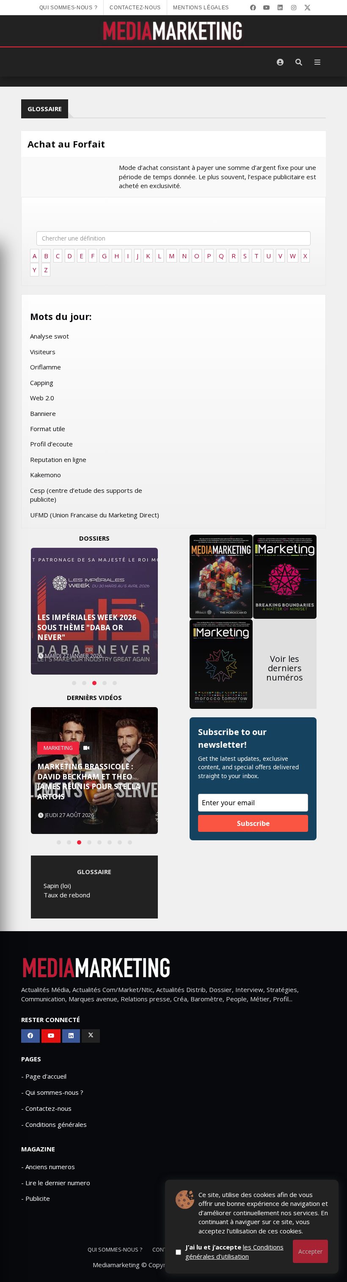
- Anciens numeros (48, 1166)
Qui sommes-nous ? (68, 7)
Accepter (310, 1251)
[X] (307, 7)
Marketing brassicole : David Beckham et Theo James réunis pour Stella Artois (88, 781)
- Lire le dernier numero (55, 1182)
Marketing (58, 748)
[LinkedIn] (280, 7)
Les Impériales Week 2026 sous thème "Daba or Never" (86, 627)
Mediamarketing (116, 1264)
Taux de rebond (67, 895)
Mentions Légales (201, 7)
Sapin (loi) (57, 885)
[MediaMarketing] (173, 30)
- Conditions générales (54, 1124)
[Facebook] (253, 7)
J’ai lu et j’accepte (234, 1251)
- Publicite (35, 1198)
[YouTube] (266, 7)
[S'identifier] (280, 62)
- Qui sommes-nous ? (52, 1092)
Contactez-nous (135, 7)
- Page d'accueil (43, 1076)
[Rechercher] (298, 62)
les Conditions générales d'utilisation (234, 1251)
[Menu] (317, 62)
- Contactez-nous (46, 1108)
